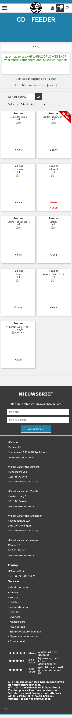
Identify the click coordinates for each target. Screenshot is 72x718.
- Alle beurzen (16, 626)
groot (52, 85)
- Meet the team (18, 587)
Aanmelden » (36, 429)
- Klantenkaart (16, 621)
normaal (40, 85)
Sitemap (7, 709)
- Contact (13, 612)
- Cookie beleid (17, 641)
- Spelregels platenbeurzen (24, 631)
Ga (38, 97)
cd (35, 47)
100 (53, 78)
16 (45, 78)
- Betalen (13, 602)
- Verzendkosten (18, 607)
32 (49, 78)
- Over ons (14, 617)
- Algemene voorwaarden (23, 636)
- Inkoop (13, 597)
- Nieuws (13, 592)
